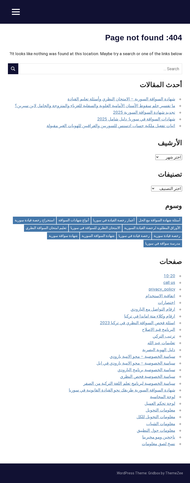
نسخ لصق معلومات (158, 443)
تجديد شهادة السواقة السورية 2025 (144, 112)
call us (169, 282)
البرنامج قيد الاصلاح (158, 329)
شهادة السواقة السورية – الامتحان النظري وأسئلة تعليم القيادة (121, 98)
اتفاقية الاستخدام (160, 295)
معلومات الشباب (160, 423)
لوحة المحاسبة (162, 396)
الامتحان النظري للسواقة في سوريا (95, 228)
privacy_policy (162, 289)
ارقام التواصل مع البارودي (153, 309)
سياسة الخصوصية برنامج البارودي (146, 369)
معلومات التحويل (160, 410)
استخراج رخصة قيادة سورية (34, 220)
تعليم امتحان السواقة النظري (46, 228)
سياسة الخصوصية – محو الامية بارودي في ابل (135, 363)
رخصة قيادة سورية (167, 236)
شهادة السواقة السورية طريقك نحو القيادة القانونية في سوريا (122, 390)
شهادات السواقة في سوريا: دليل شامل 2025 (136, 118)
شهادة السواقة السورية (98, 236)
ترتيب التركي (164, 336)
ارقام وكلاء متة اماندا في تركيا (149, 316)
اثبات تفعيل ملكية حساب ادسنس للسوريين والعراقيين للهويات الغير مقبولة (111, 125)
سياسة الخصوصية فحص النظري (147, 376)
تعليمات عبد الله (161, 342)
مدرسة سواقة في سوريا (162, 243)
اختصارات (166, 302)
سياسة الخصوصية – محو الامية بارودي (142, 356)
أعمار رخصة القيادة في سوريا (114, 220)
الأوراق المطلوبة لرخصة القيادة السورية (152, 228)
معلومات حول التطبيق (156, 430)
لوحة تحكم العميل (159, 403)
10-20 (169, 275)
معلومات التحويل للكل (156, 416)
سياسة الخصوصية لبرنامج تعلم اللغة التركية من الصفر (129, 383)
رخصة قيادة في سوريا (134, 236)
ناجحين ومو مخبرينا (158, 437)
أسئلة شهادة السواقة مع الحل (159, 220)
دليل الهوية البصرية (158, 349)
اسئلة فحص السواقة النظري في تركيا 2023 (137, 322)
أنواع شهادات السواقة (73, 220)
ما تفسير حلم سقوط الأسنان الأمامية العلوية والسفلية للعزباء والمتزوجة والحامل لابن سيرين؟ (95, 105)
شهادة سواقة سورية (63, 236)
